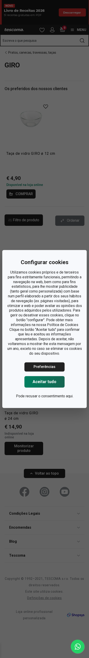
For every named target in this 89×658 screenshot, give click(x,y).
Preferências (44, 367)
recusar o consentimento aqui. (49, 396)
